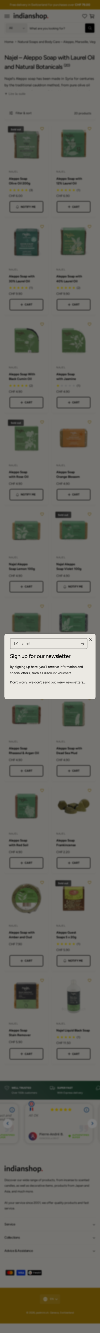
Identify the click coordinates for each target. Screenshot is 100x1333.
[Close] (90, 639)
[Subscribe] (82, 643)
